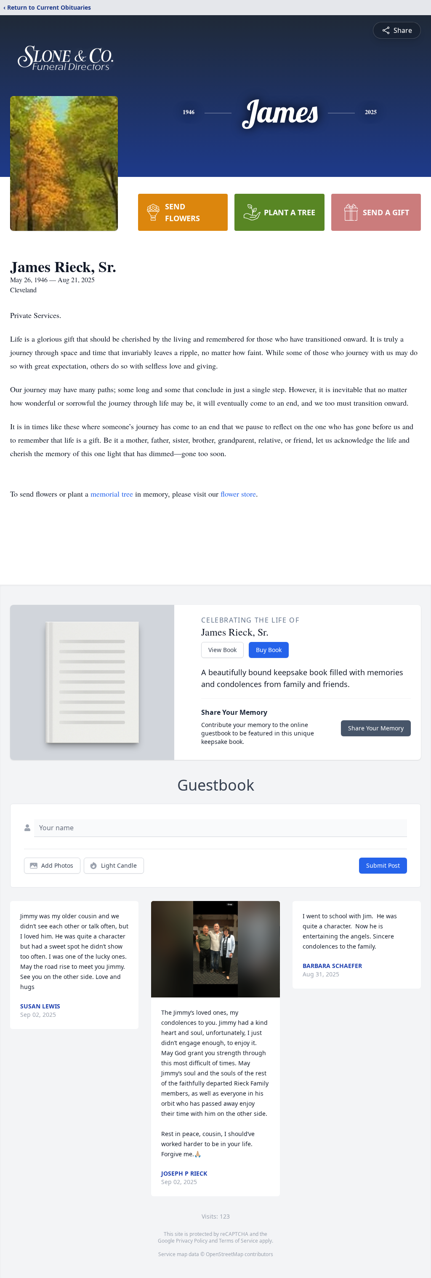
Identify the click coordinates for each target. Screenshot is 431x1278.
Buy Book (269, 650)
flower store (238, 494)
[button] (215, 949)
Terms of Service (238, 1240)
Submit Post (383, 865)
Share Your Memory (376, 728)
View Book (222, 650)
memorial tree (111, 494)
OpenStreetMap (224, 1254)
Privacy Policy (192, 1240)
